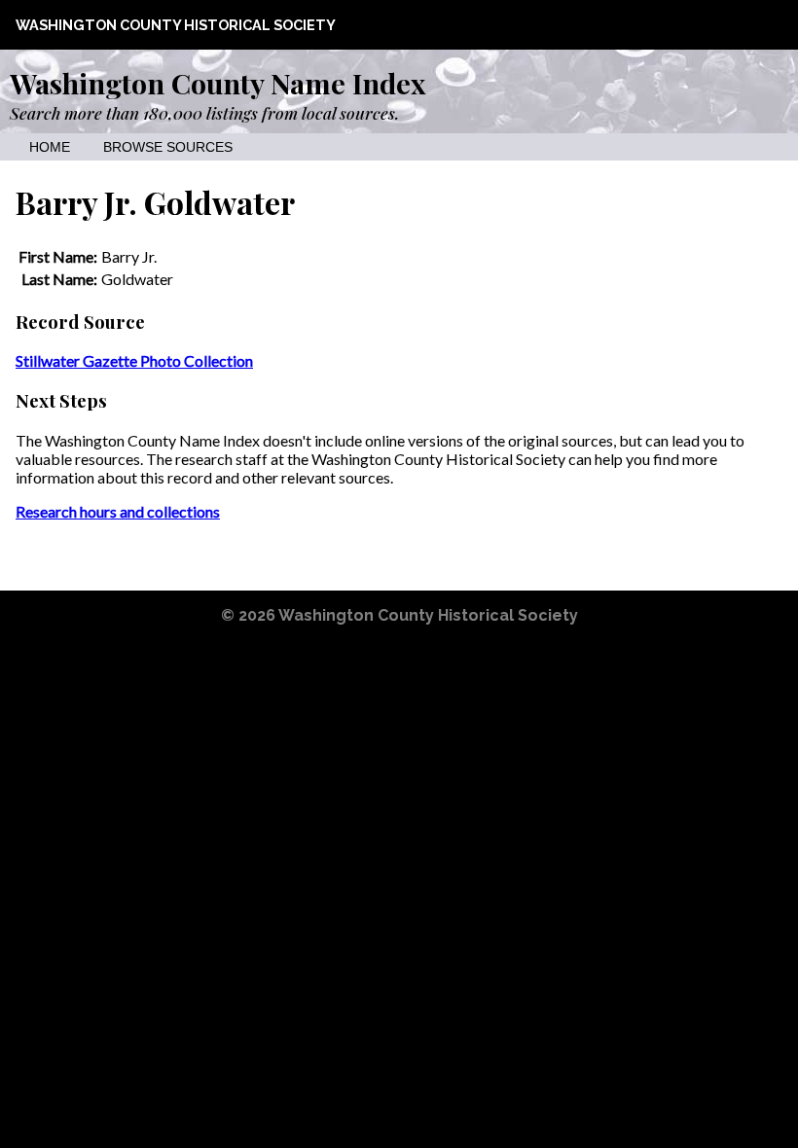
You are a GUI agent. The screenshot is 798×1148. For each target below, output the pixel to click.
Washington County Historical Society (176, 25)
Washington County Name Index (217, 82)
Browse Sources (168, 147)
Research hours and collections (118, 511)
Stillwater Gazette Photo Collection (134, 360)
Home (49, 147)
